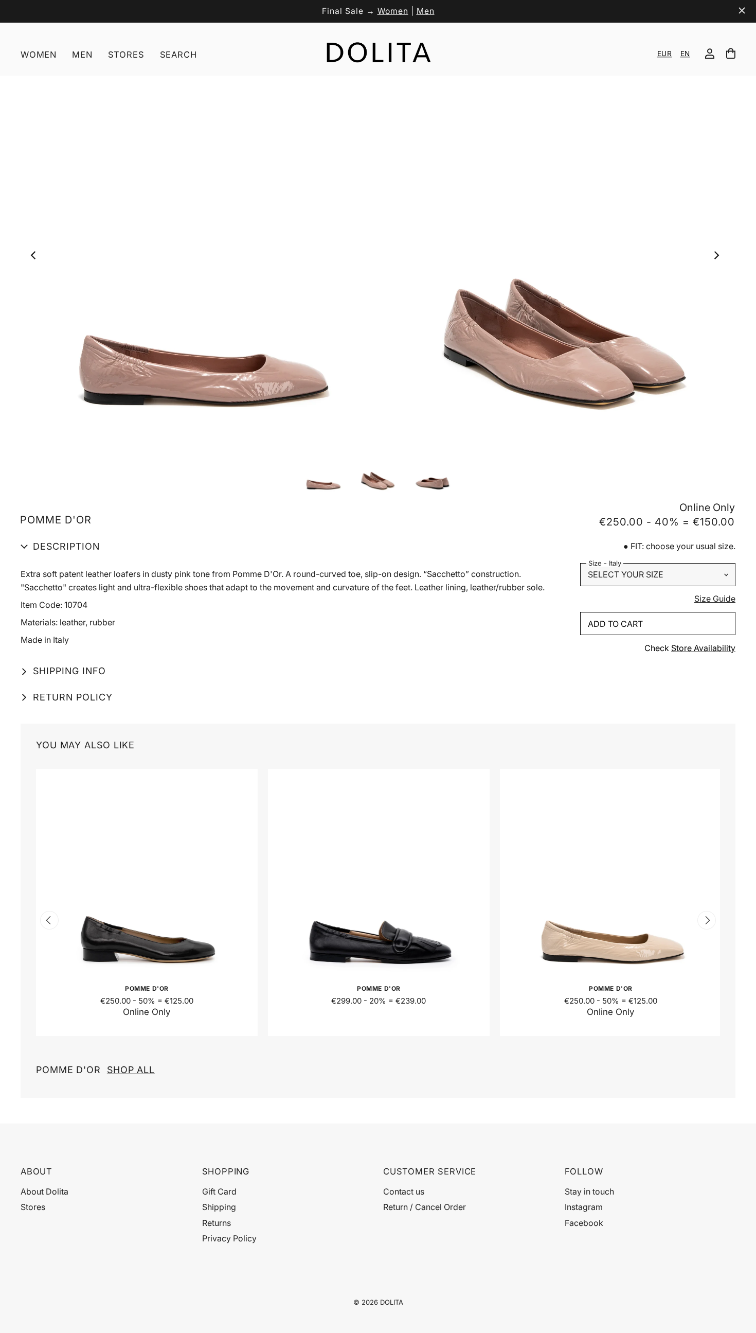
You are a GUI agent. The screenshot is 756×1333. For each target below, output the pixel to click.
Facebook (584, 1223)
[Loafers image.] (377, 258)
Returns (216, 1223)
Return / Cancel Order (424, 1207)
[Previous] (36, 258)
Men (426, 11)
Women (392, 11)
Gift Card (219, 1191)
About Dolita (44, 1191)
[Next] (718, 258)
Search (178, 54)
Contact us (403, 1191)
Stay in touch (589, 1191)
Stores (126, 54)
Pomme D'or (95, 1069)
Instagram (584, 1207)
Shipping (219, 1207)
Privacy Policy (229, 1238)
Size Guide (714, 599)
